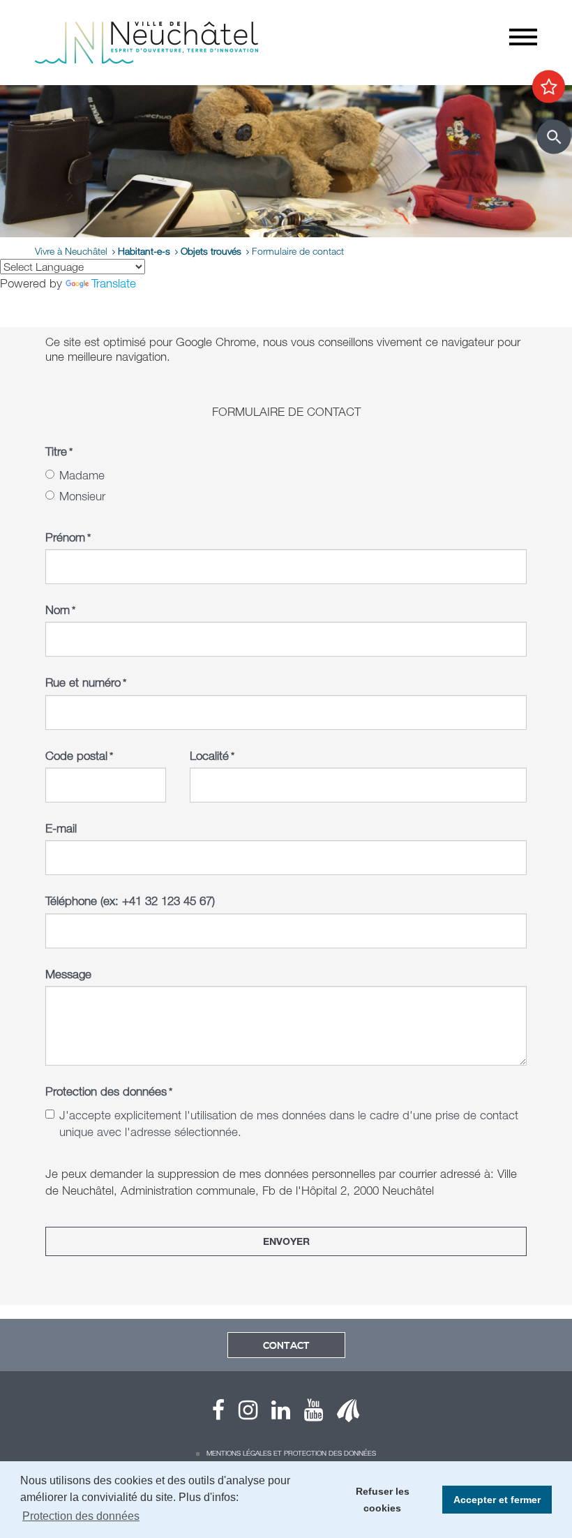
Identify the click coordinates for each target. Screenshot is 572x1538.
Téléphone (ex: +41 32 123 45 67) (130, 900)
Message (68, 973)
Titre (59, 451)
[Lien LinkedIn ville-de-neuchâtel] (273, 1413)
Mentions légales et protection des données (291, 1453)
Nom (60, 609)
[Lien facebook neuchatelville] (218, 1413)
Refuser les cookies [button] (382, 1500)
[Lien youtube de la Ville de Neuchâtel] (306, 1413)
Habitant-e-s (144, 251)
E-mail (61, 828)
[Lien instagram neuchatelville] (241, 1413)
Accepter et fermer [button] (497, 1499)
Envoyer (286, 1241)
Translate (113, 283)
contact (286, 1346)
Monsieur (82, 495)
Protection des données (108, 1091)
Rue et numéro (85, 682)
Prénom (68, 537)
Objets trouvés (211, 251)
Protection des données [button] (81, 1516)
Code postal (79, 755)
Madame (82, 475)
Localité (212, 755)
